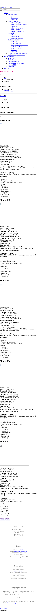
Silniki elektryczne (18, 571)
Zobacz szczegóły (11, 603)
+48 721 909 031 (19, 549)
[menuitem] (20, 34)
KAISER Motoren (9, 91)
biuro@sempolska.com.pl (20, 551)
